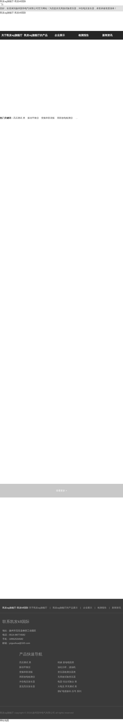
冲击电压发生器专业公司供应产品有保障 (48, 579)
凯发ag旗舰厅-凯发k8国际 (13, 12)
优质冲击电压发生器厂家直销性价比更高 (48, 548)
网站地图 (4, 720)
